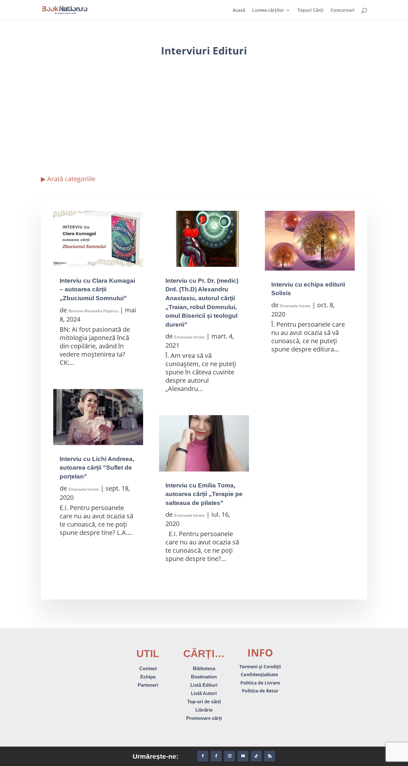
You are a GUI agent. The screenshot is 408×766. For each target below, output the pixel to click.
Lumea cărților (268, 10)
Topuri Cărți (310, 10)
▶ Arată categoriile (68, 178)
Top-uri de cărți (204, 701)
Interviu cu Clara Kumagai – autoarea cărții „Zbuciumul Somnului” (97, 289)
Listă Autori (204, 693)
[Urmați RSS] (269, 756)
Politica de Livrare (260, 683)
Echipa (148, 676)
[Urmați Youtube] (242, 756)
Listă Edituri (203, 685)
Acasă (239, 10)
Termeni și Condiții (260, 666)
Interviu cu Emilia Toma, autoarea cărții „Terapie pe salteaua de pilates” (204, 494)
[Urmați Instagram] (229, 756)
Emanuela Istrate (84, 489)
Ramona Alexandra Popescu (93, 311)
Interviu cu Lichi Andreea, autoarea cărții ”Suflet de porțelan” (97, 468)
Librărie (204, 710)
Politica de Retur (260, 691)
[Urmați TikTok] (256, 756)
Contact (148, 668)
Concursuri (342, 10)
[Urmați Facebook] (202, 756)
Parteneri (148, 685)
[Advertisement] (204, 113)
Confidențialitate (260, 674)
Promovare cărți (204, 718)
